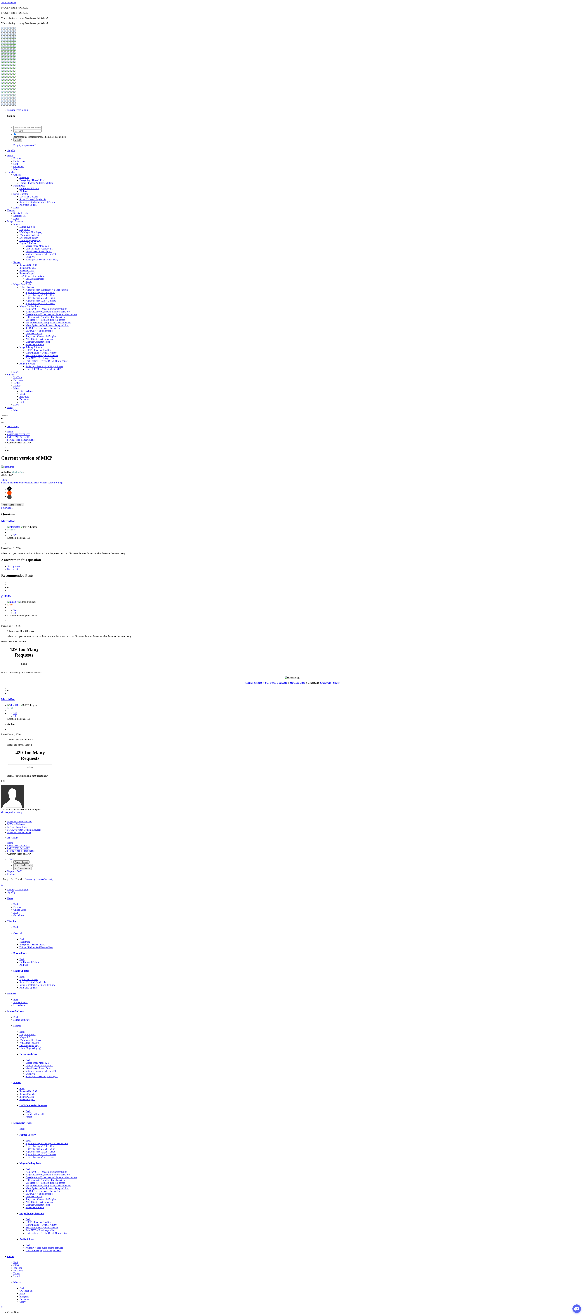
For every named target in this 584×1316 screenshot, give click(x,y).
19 (14, 613)
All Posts (23, 191)
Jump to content (8, 2)
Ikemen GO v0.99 (28, 265)
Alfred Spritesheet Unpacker (39, 339)
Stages (336, 683)
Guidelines (18, 166)
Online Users (19, 161)
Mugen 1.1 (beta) (27, 226)
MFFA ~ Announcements (19, 821)
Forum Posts (19, 185)
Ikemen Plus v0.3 (27, 268)
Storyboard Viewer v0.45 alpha (41, 336)
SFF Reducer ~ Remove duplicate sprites (45, 320)
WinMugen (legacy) (29, 235)
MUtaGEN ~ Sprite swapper (39, 330)
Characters (325, 683)
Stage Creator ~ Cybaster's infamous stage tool (48, 311)
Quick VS (30, 257)
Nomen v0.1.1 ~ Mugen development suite (46, 309)
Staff (15, 163)
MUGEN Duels (297, 683)
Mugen (16, 224)
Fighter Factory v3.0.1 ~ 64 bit (40, 295)
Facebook (18, 380)
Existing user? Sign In (18, 110)
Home (10, 155)
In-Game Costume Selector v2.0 (41, 254)
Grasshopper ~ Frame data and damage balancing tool (51, 314)
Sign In (18, 140)
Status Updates (20, 194)
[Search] (2, 422)
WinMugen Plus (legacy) (31, 232)
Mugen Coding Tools (29, 306)
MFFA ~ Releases (16, 824)
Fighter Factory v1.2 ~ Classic (40, 303)
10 (14, 716)
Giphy (22, 402)
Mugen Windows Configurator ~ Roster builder (48, 322)
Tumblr (16, 385)
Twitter (16, 383)
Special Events (20, 213)
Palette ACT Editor (35, 344)
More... (16, 388)
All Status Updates (28, 205)
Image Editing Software (30, 347)
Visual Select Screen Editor (39, 251)
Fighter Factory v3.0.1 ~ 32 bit (40, 292)
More (16, 169)
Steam (22, 393)
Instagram (24, 396)
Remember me (20, 137)
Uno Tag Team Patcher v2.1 (39, 248)
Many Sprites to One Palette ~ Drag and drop (47, 325)
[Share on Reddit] (9, 493)
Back (15, 904)
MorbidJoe (8, 521)
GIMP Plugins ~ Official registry (41, 352)
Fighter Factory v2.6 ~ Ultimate (41, 300)
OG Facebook (26, 391)
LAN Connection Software (32, 276)
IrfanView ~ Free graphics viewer (42, 355)
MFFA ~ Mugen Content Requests (24, 829)
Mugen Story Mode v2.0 (37, 246)
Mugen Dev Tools (22, 284)
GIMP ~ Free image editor (38, 350)
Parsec (29, 281)
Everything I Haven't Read (32, 180)
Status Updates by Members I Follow (37, 202)
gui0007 (6, 596)
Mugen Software (15, 221)
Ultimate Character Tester (38, 341)
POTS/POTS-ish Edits (276, 683)
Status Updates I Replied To (32, 199)
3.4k (15, 610)
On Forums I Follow (29, 188)
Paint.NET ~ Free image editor (40, 358)
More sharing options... (12, 505)
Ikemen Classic (26, 270)
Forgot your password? (24, 145)
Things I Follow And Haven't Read (36, 183)
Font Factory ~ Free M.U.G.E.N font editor (46, 361)
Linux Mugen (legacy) (30, 240)
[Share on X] (9, 488)
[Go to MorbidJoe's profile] (7, 466)
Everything (24, 177)
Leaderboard (19, 215)
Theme (10, 859)
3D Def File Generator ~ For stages (43, 328)
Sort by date (13, 569)
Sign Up (11, 150)
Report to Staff (14, 871)
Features (11, 210)
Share (4, 480)
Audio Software (27, 363)
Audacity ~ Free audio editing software (44, 366)
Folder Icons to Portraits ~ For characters (45, 317)
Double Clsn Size (34, 333)
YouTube (17, 377)
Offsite (10, 374)
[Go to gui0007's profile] (12, 602)
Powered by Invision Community (39, 879)
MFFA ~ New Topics (17, 827)
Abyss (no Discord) (23, 865)
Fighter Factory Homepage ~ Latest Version (47, 289)
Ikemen (17, 262)
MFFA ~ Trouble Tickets (19, 832)
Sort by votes (13, 566)
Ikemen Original (27, 273)
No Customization (22, 868)
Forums (17, 158)
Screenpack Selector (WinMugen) (42, 259)
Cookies (11, 874)
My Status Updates (28, 196)
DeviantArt (24, 399)
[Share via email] (9, 497)
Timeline (11, 172)
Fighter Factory (26, 287)
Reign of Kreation (253, 683)
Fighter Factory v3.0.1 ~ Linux (40, 298)
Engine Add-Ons (27, 243)
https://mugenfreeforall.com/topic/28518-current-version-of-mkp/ (32, 482)
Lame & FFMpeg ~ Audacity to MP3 (43, 369)
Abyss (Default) (21, 862)
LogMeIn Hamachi (35, 278)
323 (15, 535)
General (17, 174)
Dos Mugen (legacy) (29, 237)
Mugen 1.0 (24, 229)
